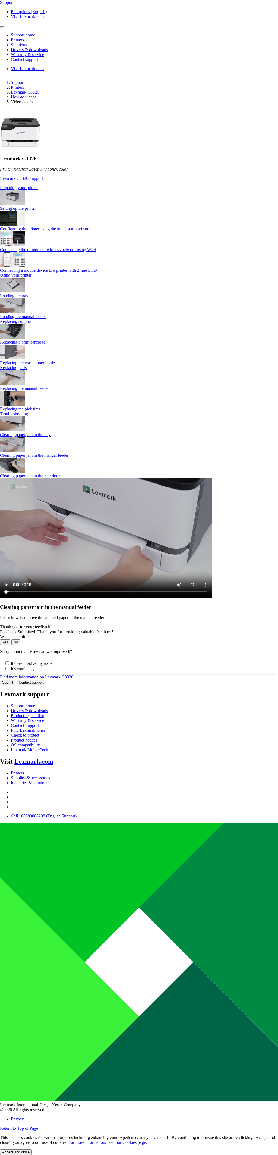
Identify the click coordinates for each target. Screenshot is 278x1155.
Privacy (17, 1119)
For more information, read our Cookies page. (107, 1142)
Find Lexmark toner (28, 730)
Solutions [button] (19, 44)
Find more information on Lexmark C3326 (36, 677)
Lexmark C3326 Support (21, 178)
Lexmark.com (33, 761)
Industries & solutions (29, 782)
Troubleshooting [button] (14, 414)
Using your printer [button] (15, 275)
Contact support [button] (24, 59)
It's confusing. (23, 668)
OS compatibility (25, 745)
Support (17, 82)
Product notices (24, 740)
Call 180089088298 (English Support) (44, 816)
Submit (7, 682)
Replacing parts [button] (13, 367)
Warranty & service (27, 720)
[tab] (139, 187)
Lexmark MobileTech (29, 750)
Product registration (27, 715)
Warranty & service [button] (27, 54)
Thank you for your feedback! (26, 627)
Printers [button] (17, 40)
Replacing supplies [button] (16, 321)
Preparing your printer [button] (19, 187)
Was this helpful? (14, 636)
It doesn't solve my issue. (32, 663)
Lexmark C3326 (25, 92)
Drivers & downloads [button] (29, 49)
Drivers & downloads (29, 710)
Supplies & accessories (30, 778)
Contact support (31, 682)
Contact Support (25, 725)
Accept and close (16, 1152)
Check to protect (25, 735)
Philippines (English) (29, 11)
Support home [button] (23, 35)
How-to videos (23, 97)
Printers (17, 87)
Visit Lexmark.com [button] (27, 16)
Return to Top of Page (19, 1128)
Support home (23, 705)
